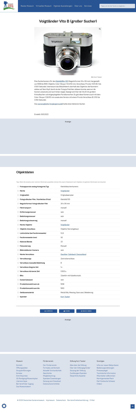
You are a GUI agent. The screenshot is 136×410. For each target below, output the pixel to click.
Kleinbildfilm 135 (62, 81)
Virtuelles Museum (44, 6)
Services (88, 6)
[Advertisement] (68, 139)
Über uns (78, 6)
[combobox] (117, 6)
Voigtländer (65, 191)
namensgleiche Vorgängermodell (50, 104)
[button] (4, 406)
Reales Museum (27, 6)
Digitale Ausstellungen (63, 6)
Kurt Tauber (65, 297)
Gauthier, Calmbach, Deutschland (73, 254)
